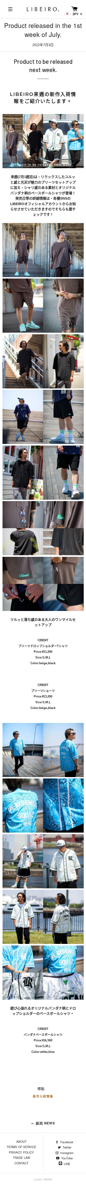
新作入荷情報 (43, 1096)
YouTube (66, 1158)
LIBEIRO (47, 1179)
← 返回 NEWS (43, 1123)
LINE (67, 1164)
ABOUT (21, 1141)
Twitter (66, 1147)
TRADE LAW (21, 1157)
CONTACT (21, 1163)
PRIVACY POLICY (21, 1152)
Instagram (66, 1153)
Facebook (66, 1142)
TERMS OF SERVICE (21, 1147)
